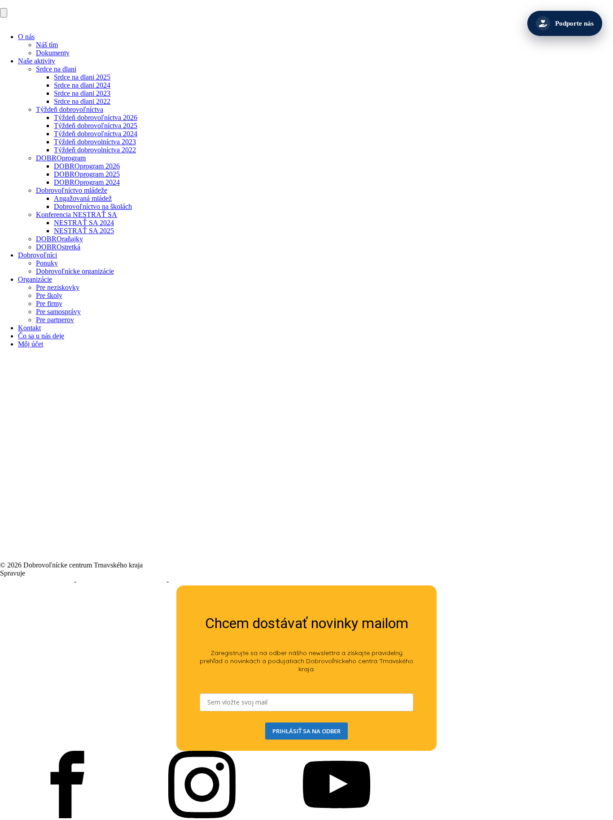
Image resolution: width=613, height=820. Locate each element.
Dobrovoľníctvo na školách (93, 206)
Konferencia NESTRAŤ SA (76, 214)
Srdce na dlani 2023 (82, 93)
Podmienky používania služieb (121, 581)
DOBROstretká (58, 247)
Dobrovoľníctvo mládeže (71, 190)
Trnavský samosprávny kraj (66, 573)
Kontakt (29, 328)
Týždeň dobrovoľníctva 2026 (95, 117)
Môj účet (30, 344)
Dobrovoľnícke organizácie (75, 271)
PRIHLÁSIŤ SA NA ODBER (306, 731)
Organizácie (35, 279)
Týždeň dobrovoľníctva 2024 (95, 133)
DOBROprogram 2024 (87, 182)
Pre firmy (49, 303)
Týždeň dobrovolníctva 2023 (95, 142)
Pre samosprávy (58, 311)
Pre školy (49, 295)
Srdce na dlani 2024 (82, 85)
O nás (26, 36)
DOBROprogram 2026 (87, 166)
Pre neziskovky (57, 287)
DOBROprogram (61, 158)
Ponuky (47, 263)
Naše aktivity (36, 61)
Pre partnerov (55, 320)
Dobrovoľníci (37, 255)
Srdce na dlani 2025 (82, 77)
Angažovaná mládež (83, 198)
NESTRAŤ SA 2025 (84, 231)
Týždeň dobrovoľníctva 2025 (95, 125)
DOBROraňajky (59, 239)
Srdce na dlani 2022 (82, 101)
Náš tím (47, 45)
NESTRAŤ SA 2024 (84, 222)
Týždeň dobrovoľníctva (69, 109)
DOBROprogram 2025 (87, 174)
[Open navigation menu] (3, 13)
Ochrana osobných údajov (208, 581)
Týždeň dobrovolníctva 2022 (95, 150)
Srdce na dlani (56, 69)
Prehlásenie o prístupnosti (36, 581)
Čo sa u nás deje (41, 336)
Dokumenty (53, 53)
